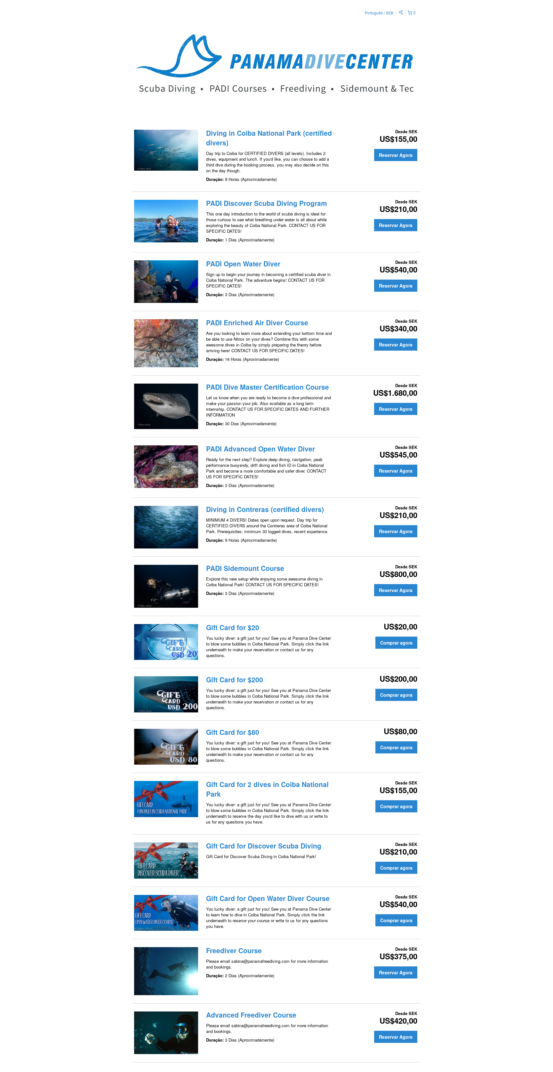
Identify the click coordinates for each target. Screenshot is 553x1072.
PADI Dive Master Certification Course (267, 387)
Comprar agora (396, 642)
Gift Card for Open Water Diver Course (268, 898)
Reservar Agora (396, 155)
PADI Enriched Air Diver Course (257, 322)
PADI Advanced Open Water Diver (260, 448)
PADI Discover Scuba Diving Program (266, 203)
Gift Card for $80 (232, 732)
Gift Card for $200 (234, 679)
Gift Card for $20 (232, 627)
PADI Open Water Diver (243, 263)
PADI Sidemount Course (245, 568)
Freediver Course (234, 950)
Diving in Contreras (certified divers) (265, 509)
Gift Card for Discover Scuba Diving (263, 845)
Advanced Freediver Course (251, 1014)
